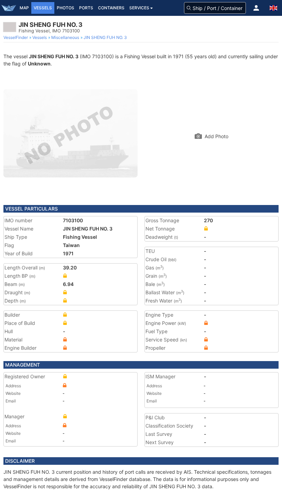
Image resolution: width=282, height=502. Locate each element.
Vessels (43, 7)
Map (24, 7)
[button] (256, 8)
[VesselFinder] (8, 8)
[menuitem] (16, 37)
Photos (65, 7)
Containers (111, 7)
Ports (86, 7)
